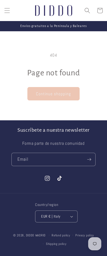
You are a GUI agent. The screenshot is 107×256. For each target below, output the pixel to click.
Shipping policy (56, 244)
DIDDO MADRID (36, 235)
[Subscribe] (89, 159)
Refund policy (61, 235)
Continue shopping (53, 93)
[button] (7, 10)
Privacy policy (84, 235)
